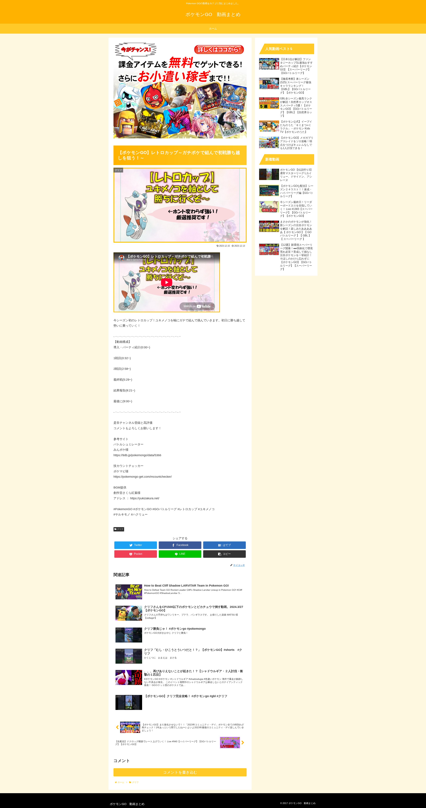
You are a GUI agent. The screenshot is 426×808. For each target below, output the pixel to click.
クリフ (120, 529)
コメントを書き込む (180, 772)
